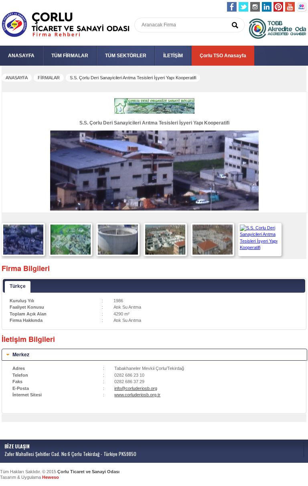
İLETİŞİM (173, 55)
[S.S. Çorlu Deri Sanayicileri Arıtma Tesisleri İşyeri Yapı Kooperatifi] (23, 253)
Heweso (50, 477)
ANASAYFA (21, 55)
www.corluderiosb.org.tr (137, 394)
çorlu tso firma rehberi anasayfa (66, 25)
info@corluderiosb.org (135, 388)
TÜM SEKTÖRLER (125, 55)
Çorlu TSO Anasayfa (223, 55)
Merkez (20, 354)
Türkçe (18, 286)
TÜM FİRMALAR (69, 55)
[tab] (154, 355)
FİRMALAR (49, 77)
